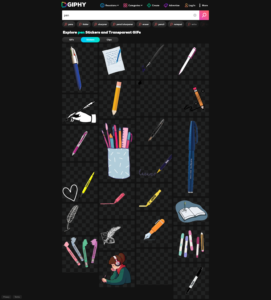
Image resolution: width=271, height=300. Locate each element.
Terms (17, 297)
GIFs (71, 39)
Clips (109, 39)
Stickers (90, 39)
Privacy (6, 297)
